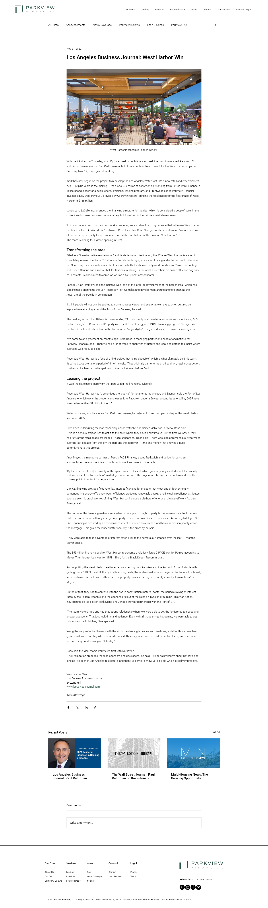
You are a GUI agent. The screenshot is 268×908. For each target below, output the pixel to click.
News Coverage (102, 25)
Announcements (76, 25)
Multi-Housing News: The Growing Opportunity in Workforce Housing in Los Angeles (189, 776)
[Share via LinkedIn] (86, 707)
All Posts (53, 25)
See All (216, 731)
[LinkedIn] (182, 887)
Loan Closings (155, 25)
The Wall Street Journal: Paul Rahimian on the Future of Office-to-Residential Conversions (133, 776)
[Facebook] (193, 887)
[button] (130, 9)
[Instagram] (187, 887)
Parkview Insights (129, 25)
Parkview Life (179, 25)
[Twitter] (198, 887)
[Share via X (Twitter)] (77, 707)
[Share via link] (95, 707)
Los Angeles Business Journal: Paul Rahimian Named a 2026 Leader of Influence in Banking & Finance (71, 776)
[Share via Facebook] (68, 707)
